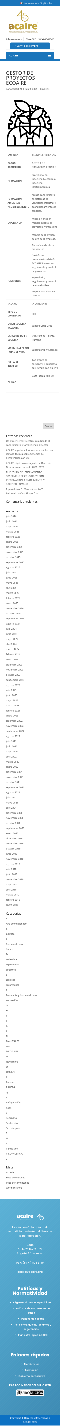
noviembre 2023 (15, 669)
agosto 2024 (13, 623)
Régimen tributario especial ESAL (33, 1302)
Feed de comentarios (17, 1182)
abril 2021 (11, 807)
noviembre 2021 (15, 777)
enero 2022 (12, 766)
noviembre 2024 (15, 608)
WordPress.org (14, 1187)
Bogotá (10, 933)
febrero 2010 (13, 899)
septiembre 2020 (15, 828)
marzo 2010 (12, 894)
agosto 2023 (13, 685)
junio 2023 (11, 695)
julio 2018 (11, 869)
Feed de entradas (15, 1177)
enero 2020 (12, 833)
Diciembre (11, 959)
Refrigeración (13, 1102)
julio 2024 (11, 628)
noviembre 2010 (15, 879)
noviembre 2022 (15, 725)
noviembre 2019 (15, 843)
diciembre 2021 (14, 771)
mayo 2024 (12, 639)
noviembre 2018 (15, 858)
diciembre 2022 (14, 720)
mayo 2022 (12, 751)
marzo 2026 (12, 531)
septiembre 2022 (15, 731)
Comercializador (15, 944)
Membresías (31, 1364)
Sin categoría (13, 1128)
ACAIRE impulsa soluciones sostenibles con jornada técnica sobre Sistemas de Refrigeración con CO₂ (29, 454)
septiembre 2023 (15, 679)
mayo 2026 (12, 526)
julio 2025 (11, 572)
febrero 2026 (13, 536)
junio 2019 (11, 853)
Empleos (45, 88)
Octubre (10, 1071)
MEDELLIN (12, 1051)
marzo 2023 (12, 705)
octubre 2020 (13, 823)
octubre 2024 (13, 613)
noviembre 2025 (15, 552)
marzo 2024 (12, 649)
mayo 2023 (12, 700)
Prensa (10, 1082)
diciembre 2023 (14, 664)
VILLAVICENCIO (14, 1153)
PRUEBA (10, 1087)
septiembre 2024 (15, 618)
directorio (11, 969)
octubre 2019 (13, 848)
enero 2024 (12, 659)
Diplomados (12, 964)
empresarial (12, 984)
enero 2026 (12, 541)
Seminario (11, 1117)
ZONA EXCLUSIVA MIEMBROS (40, 39)
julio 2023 (11, 690)
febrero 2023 (13, 710)
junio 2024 (11, 633)
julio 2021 (11, 797)
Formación (12, 1000)
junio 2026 (11, 521)
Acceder (10, 1172)
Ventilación (12, 1148)
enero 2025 (12, 603)
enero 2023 (12, 715)
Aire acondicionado (16, 923)
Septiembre (12, 1123)
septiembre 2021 (15, 787)
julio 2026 (11, 516)
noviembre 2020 (15, 817)
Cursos (10, 949)
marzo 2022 (12, 761)
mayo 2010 (12, 884)
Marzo (9, 1046)
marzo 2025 (12, 592)
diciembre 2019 (14, 838)
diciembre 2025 (14, 546)
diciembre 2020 (14, 812)
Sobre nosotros (14, 39)
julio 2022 (11, 741)
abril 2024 (11, 644)
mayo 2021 (12, 802)
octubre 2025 (13, 557)
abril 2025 (11, 587)
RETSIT (10, 1107)
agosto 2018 (13, 864)
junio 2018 (11, 874)
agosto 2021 (13, 792)
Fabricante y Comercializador (22, 995)
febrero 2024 (13, 654)
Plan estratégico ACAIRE (33, 1335)
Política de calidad (32, 1318)
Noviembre (12, 1061)
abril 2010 (11, 889)
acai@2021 (16, 88)
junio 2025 (11, 577)
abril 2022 (11, 756)
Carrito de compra (27, 45)
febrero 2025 (13, 598)
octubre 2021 (13, 782)
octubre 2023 (13, 674)
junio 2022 (11, 746)
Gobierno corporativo (31, 1376)
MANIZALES (12, 1041)
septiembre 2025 (15, 562)
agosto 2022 (13, 736)
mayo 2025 (12, 582)
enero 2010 (12, 904)
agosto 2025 (13, 567)
